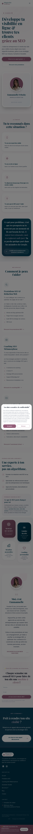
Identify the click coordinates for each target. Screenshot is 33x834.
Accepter (9, 426)
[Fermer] (29, 406)
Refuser (23, 426)
